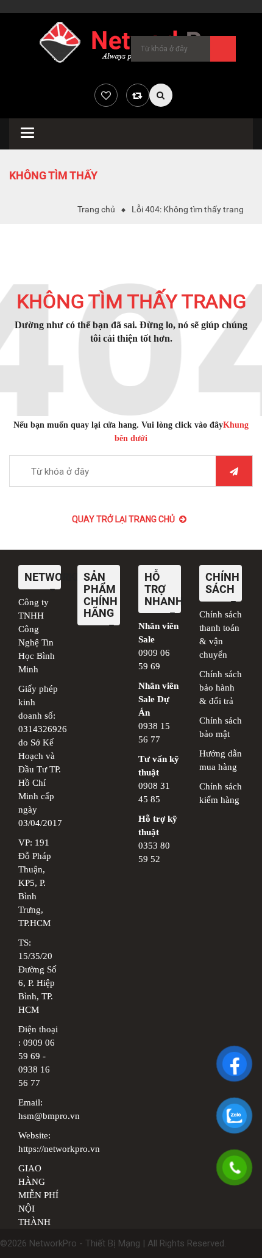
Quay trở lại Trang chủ (123, 519)
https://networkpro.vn (59, 1149)
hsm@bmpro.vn (49, 1116)
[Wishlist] (106, 95)
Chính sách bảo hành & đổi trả (220, 687)
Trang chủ (96, 209)
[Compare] (137, 95)
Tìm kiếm (223, 49)
